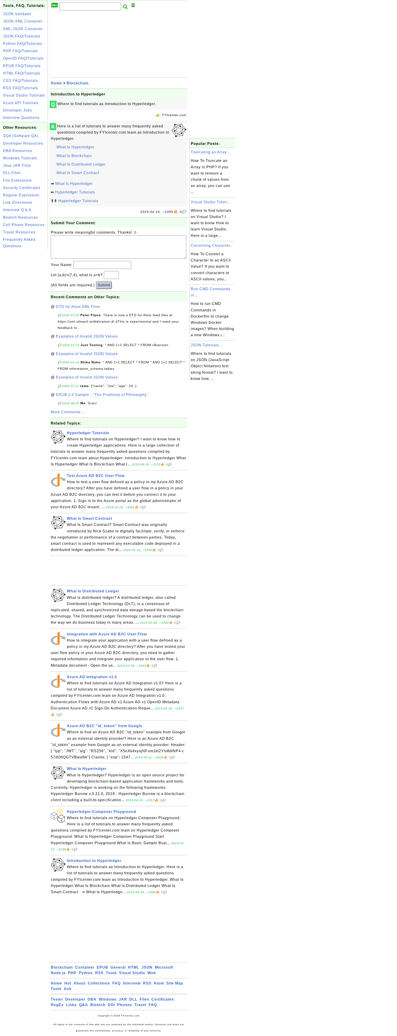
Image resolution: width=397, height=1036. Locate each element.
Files (144, 999)
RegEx (57, 1005)
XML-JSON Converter (23, 29)
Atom (159, 983)
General (118, 967)
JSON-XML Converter (23, 21)
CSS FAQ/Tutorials (20, 81)
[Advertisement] (25, 319)
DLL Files (12, 173)
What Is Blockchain (74, 156)
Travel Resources (19, 232)
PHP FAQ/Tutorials (20, 51)
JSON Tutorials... (206, 345)
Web (151, 973)
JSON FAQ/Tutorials (21, 36)
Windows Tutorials (20, 158)
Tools (111, 973)
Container (84, 967)
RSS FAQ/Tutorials (20, 88)
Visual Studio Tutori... (211, 202)
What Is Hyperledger (75, 147)
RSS (99, 973)
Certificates (162, 999)
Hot (67, 983)
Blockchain (78, 83)
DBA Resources (17, 151)
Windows (107, 999)
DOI (111, 1005)
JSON (147, 967)
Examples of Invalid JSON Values (87, 336)
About (79, 983)
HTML (133, 967)
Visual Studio (132, 973)
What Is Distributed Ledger (81, 164)
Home (56, 83)
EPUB (102, 967)
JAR (123, 999)
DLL (133, 999)
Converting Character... (212, 245)
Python (86, 973)
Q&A (83, 1005)
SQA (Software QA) (20, 136)
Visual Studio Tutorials (24, 95)
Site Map (174, 983)
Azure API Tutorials (21, 103)
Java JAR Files (17, 165)
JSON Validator (17, 14)
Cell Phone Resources (24, 225)
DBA (92, 999)
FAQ (116, 983)
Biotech (97, 1005)
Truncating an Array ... (211, 152)
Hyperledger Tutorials (75, 192)
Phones (124, 1005)
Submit (104, 285)
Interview (132, 983)
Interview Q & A (17, 210)
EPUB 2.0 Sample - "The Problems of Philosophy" (102, 395)
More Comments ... (68, 412)
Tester (57, 999)
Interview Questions (21, 118)
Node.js (58, 973)
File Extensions (17, 180)
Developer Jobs (17, 110)
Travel (140, 1005)
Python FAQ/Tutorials (22, 44)
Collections (99, 983)
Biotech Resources (20, 217)
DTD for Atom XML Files (78, 307)
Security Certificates (21, 188)
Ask (67, 989)
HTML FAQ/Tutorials (21, 73)
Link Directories (17, 202)
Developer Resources (23, 143)
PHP (72, 973)
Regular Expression (21, 195)
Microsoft (164, 967)
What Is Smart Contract (78, 173)
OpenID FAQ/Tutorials (23, 58)
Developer (75, 999)
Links (71, 1005)
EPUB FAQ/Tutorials (22, 66)
